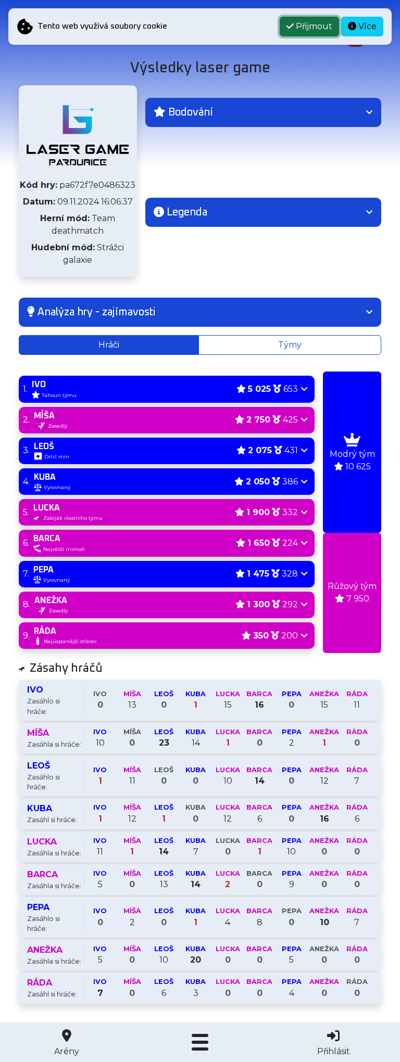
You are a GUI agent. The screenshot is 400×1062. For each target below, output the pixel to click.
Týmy (290, 345)
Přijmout (313, 26)
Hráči (108, 345)
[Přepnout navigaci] (200, 1042)
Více (366, 26)
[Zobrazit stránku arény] (77, 135)
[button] (263, 112)
